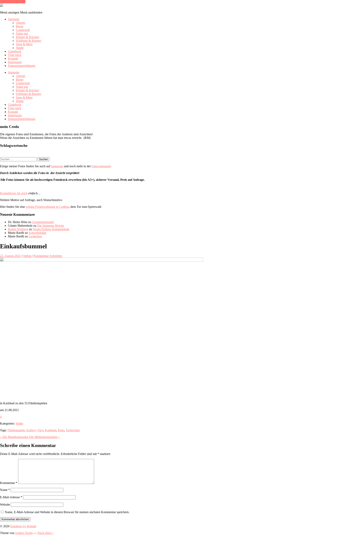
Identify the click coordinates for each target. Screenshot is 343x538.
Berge (19, 26)
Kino (61, 430)
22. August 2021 (10, 255)
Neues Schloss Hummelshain (51, 229)
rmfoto (27, 255)
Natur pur (22, 33)
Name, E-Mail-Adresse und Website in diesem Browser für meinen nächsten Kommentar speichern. (67, 512)
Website (5, 504)
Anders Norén (24, 533)
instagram (57, 166)
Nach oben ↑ (46, 533)
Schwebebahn (37, 232)
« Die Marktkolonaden (14, 437)
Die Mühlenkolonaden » (44, 437)
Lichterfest (35, 236)
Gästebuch (14, 51)
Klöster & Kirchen (27, 37)
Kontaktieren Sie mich (14, 193)
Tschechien (73, 430)
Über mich (14, 55)
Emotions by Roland (23, 526)
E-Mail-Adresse (11, 497)
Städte (20, 47)
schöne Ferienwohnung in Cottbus (47, 206)
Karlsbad (50, 430)
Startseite (13, 19)
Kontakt (13, 58)
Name (5, 490)
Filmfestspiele (16, 430)
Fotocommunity (101, 166)
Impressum (15, 62)
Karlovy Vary (34, 430)
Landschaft (23, 30)
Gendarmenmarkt (43, 222)
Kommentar (8, 483)
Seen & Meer (24, 44)
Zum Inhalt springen (12, 1)
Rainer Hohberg (18, 229)
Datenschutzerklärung (21, 65)
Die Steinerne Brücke (50, 225)
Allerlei (20, 22)
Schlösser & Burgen (28, 40)
